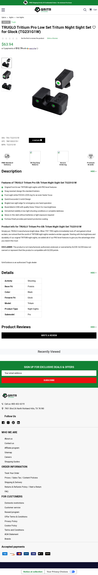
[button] (20, 48)
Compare (36, 140)
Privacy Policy (50, 521)
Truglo (13, 22)
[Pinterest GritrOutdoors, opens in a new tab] (13, 422)
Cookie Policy (50, 525)
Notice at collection (32, 571)
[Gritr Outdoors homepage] (44, 9)
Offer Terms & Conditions (16, 516)
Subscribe (49, 380)
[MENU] (3, 9)
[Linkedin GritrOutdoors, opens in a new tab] (18, 422)
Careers (8, 457)
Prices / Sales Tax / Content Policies (21, 478)
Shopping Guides (12, 461)
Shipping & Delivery (13, 482)
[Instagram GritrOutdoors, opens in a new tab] (8, 422)
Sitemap (8, 452)
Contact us (9, 443)
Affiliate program (12, 448)
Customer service (12, 507)
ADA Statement (11, 534)
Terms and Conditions (50, 530)
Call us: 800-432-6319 (14, 404)
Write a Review (52, 38)
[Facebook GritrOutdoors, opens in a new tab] (3, 422)
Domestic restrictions (14, 503)
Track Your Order (12, 473)
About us (9, 439)
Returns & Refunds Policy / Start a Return (23, 487)
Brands (8, 539)
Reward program (12, 512)
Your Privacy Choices (57, 571)
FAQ (6, 491)
